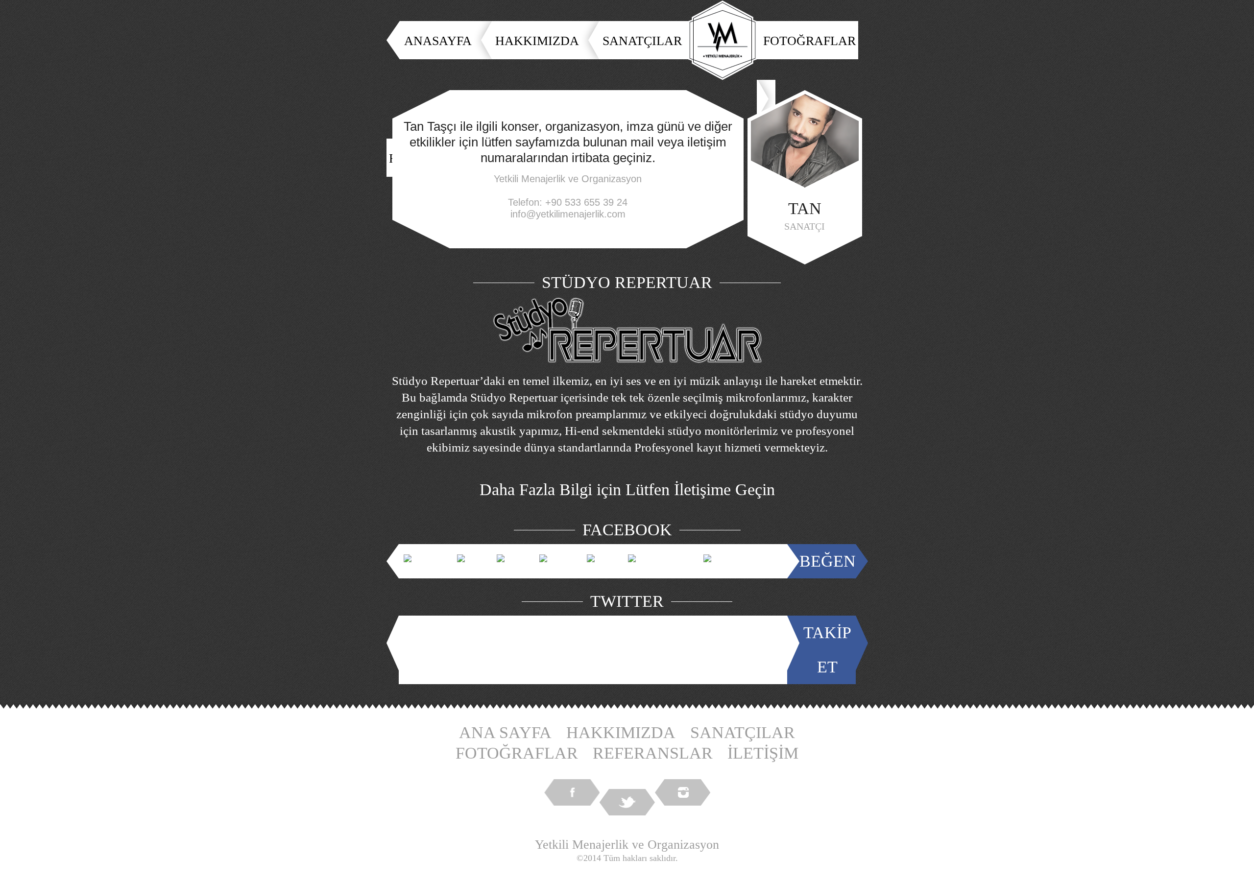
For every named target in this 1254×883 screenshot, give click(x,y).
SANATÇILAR (642, 41)
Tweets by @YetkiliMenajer (595, 650)
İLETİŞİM (762, 753)
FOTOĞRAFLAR (809, 41)
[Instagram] (682, 792)
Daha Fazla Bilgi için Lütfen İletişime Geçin (627, 489)
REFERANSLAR (653, 753)
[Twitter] (627, 802)
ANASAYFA (438, 41)
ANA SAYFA (505, 732)
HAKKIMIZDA (537, 41)
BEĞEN (827, 561)
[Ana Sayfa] (722, 40)
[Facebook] (572, 792)
